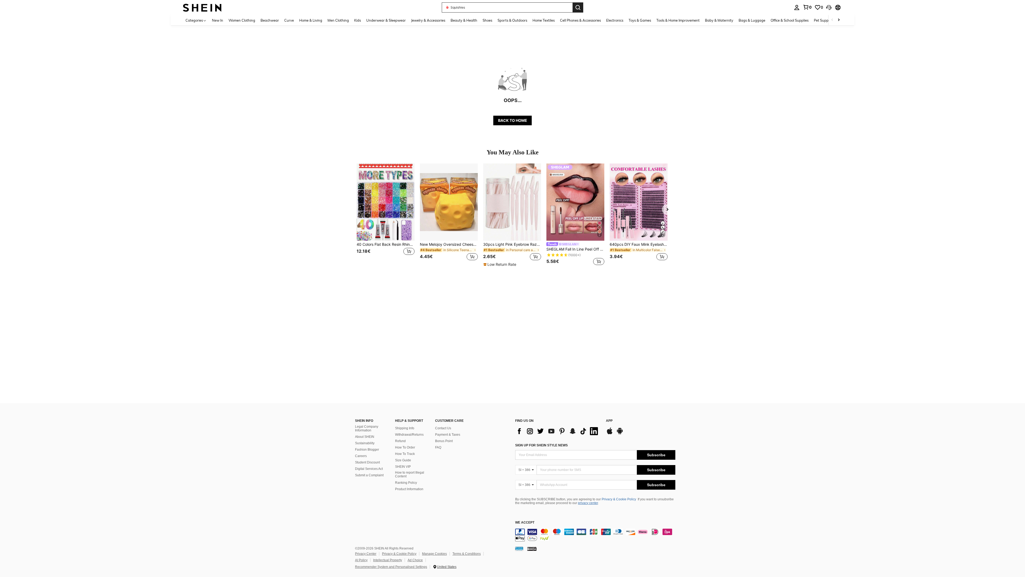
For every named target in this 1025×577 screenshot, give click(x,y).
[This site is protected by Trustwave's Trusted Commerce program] (519, 549)
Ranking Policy (406, 483)
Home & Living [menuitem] (310, 20)
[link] (807, 7)
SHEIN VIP (403, 467)
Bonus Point (444, 441)
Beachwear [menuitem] (270, 20)
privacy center (588, 503)
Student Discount (367, 462)
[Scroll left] (832, 20)
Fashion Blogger (367, 449)
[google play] (620, 433)
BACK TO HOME (512, 120)
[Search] (578, 7)
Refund (400, 441)
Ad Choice (415, 560)
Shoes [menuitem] (487, 20)
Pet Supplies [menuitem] (824, 20)
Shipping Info (404, 428)
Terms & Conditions (466, 554)
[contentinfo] (595, 535)
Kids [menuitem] (357, 20)
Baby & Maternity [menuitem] (719, 20)
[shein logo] (202, 7)
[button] (829, 7)
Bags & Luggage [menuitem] (752, 20)
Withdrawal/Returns (409, 434)
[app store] (609, 433)
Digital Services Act (369, 469)
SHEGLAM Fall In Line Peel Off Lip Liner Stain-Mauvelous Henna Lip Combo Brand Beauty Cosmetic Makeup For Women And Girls (575, 249)
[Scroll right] (839, 20)
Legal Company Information (366, 428)
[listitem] (386, 215)
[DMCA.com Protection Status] (532, 549)
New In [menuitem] (217, 20)
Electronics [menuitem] (614, 20)
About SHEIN (364, 437)
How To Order (405, 447)
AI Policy (361, 560)
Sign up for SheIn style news (541, 445)
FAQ (438, 447)
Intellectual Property (387, 560)
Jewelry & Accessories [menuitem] (428, 20)
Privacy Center (365, 554)
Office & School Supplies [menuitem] (790, 20)
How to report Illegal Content (409, 474)
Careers (361, 456)
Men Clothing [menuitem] (338, 20)
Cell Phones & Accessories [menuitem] (580, 20)
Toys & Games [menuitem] (640, 20)
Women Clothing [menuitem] (241, 20)
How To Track (405, 454)
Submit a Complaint (369, 475)
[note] (500, 264)
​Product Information (409, 489)
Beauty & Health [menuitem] (464, 20)
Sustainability (364, 443)
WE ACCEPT (524, 522)
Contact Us (443, 428)
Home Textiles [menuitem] (544, 20)
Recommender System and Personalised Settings (391, 567)
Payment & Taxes (447, 434)
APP (609, 421)
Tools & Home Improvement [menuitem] (678, 20)
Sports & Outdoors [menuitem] (512, 20)
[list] (558, 431)
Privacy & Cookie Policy (619, 499)
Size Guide (403, 460)
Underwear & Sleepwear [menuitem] (386, 20)
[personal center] (797, 7)
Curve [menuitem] (289, 20)
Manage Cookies (434, 554)
